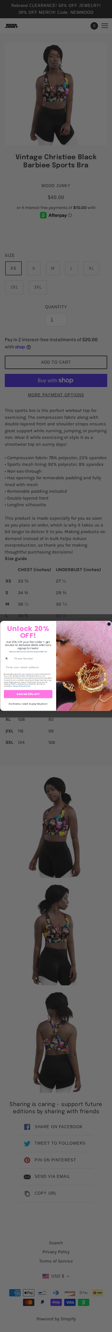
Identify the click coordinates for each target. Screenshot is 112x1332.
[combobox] (8, 659)
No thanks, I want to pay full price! (28, 704)
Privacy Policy (17, 686)
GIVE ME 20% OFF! (28, 694)
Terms (27, 686)
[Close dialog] (109, 624)
